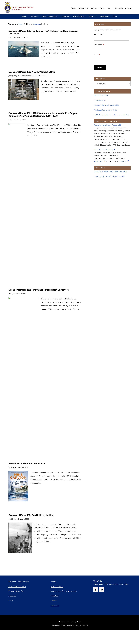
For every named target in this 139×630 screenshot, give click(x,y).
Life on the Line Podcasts (103, 150)
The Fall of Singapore (101, 95)
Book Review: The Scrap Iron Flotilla (26, 463)
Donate (54, 600)
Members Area (57, 586)
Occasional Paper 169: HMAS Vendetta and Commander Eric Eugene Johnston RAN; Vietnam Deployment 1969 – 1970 (42, 114)
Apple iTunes (98, 161)
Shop (10, 600)
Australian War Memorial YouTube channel (109, 171)
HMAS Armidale (100, 100)
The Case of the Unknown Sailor (105, 110)
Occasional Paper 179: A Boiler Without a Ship (31, 71)
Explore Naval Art (16, 591)
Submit (100, 67)
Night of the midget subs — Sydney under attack (111, 115)
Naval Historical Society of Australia (19, 7)
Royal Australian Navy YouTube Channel (108, 176)
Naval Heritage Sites (17, 586)
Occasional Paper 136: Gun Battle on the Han (30, 515)
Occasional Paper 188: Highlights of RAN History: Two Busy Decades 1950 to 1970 (43, 32)
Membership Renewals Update (64, 591)
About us (12, 596)
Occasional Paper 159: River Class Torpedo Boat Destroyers (38, 289)
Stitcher (123, 161)
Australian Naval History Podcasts (106, 125)
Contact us (55, 605)
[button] (134, 7)
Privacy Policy (76, 622)
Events (53, 581)
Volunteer (55, 596)
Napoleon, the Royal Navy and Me (106, 105)
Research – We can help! (18, 581)
